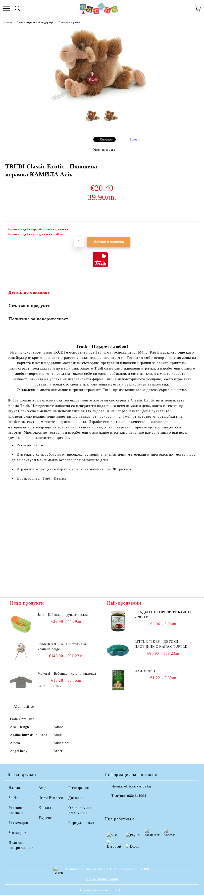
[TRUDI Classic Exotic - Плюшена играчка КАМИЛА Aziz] (102, 102)
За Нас (14, 798)
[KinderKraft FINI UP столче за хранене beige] (21, 653)
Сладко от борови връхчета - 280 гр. (163, 614)
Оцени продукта (104, 149)
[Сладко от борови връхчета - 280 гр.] (118, 621)
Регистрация (78, 788)
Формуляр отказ (81, 823)
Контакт (45, 808)
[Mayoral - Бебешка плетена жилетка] (21, 682)
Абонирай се (23, 706)
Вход (42, 788)
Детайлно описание (29, 292)
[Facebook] (111, 806)
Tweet (134, 139)
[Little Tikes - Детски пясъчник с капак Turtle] (118, 650)
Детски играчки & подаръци (35, 22)
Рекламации (18, 823)
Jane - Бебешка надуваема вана (63, 615)
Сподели (106, 139)
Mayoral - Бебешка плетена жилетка (67, 673)
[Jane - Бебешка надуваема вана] (21, 623)
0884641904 (136, 796)
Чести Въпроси (51, 798)
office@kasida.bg (137, 786)
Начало (7, 22)
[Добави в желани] (191, 230)
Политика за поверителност (38, 318)
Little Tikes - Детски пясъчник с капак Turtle (161, 644)
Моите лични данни (102, 879)
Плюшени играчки (69, 22)
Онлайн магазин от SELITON (102, 890)
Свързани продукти (29, 305)
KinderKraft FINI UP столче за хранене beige (62, 646)
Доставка (75, 798)
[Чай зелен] (118, 680)
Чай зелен (145, 671)
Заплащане (17, 833)
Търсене (45, 818)
